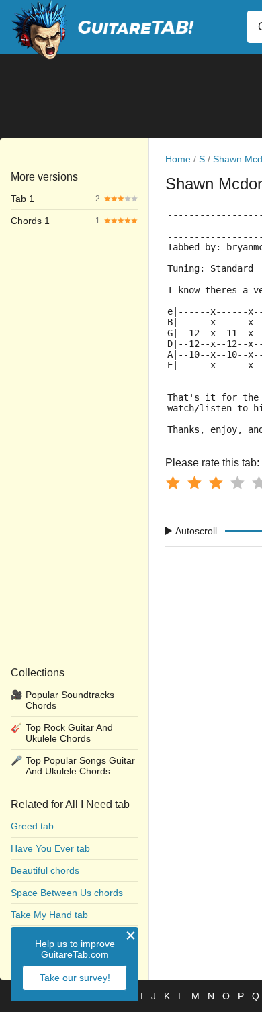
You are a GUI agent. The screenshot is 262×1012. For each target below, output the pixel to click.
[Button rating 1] (172, 482)
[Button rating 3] (215, 482)
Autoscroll (196, 530)
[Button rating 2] (194, 482)
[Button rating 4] (237, 482)
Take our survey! (75, 977)
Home (178, 159)
